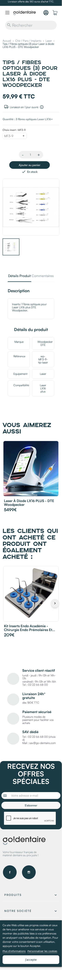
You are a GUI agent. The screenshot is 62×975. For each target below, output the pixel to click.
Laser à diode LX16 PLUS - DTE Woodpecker (29, 503)
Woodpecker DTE (45, 343)
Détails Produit (19, 276)
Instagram (29, 872)
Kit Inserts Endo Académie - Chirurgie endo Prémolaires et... (29, 628)
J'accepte (31, 960)
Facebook (10, 872)
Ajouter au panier (29, 165)
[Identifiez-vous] (46, 12)
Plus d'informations (14, 951)
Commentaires (43, 276)
